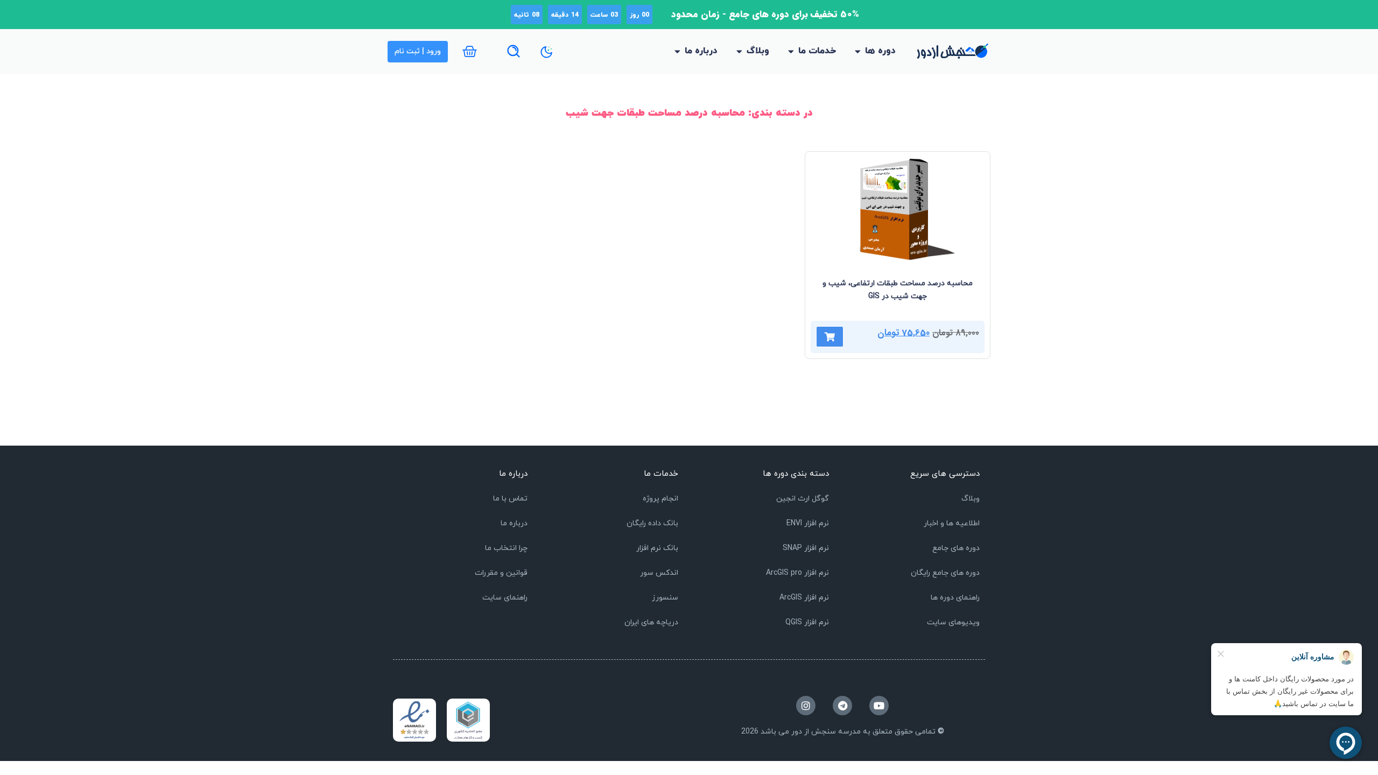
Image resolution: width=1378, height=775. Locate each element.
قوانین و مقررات (501, 573)
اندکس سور (659, 573)
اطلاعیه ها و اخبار (952, 523)
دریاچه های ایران (651, 622)
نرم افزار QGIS (807, 622)
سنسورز (665, 598)
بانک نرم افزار (657, 548)
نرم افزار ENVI (807, 523)
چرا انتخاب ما (506, 548)
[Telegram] (842, 705)
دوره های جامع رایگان (945, 573)
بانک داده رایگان (652, 523)
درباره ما (514, 523)
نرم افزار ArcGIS (804, 598)
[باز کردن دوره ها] (857, 52)
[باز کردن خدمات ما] (791, 52)
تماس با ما (510, 499)
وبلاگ (970, 499)
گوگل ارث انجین (802, 499)
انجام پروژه (660, 499)
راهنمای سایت (505, 598)
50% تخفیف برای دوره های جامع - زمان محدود (765, 14)
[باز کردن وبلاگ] (739, 52)
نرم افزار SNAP (806, 548)
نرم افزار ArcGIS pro (797, 573)
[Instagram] (805, 705)
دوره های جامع (956, 548)
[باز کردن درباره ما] (677, 52)
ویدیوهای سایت (953, 622)
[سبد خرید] (470, 51)
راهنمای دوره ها (955, 598)
